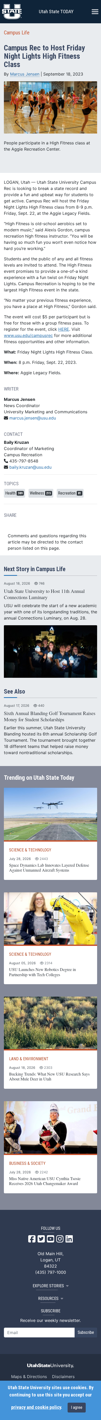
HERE (63, 329)
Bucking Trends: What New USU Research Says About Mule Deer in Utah (49, 1076)
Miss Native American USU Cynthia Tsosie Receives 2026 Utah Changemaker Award (45, 1181)
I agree (76, 1407)
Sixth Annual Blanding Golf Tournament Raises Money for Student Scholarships (49, 716)
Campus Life (17, 33)
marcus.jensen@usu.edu (32, 418)
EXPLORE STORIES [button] (48, 1285)
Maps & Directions (29, 1376)
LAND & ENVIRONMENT (28, 1058)
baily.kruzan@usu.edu (30, 467)
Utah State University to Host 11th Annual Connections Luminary (44, 594)
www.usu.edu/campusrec (28, 335)
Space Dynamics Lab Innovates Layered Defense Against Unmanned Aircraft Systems (49, 867)
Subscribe (86, 1332)
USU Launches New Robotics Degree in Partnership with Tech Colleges (42, 972)
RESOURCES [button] (48, 1298)
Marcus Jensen (24, 74)
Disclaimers (63, 1376)
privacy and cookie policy (36, 1407)
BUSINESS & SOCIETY (27, 1163)
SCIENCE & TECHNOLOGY (30, 850)
